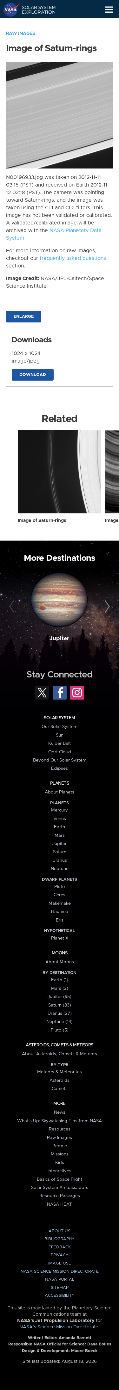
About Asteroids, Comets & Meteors (59, 1054)
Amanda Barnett (75, 1338)
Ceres (59, 895)
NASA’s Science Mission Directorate (58, 1327)
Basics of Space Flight (59, 1179)
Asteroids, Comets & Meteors (59, 1045)
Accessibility (60, 1296)
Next (106, 606)
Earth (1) (59, 980)
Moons (59, 953)
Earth (59, 827)
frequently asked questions (73, 258)
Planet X (59, 938)
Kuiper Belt (59, 743)
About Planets (59, 792)
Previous (12, 606)
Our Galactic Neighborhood (35, 24)
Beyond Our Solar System (59, 760)
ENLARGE (24, 317)
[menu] (109, 10)
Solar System (59, 718)
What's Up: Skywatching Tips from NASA (59, 1121)
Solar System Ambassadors (59, 1187)
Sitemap (60, 1288)
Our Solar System (59, 727)
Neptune (60, 868)
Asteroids (59, 1080)
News (59, 1112)
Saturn (59, 852)
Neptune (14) (59, 1022)
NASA (8, 9)
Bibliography (59, 1239)
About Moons (59, 962)
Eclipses (59, 768)
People (59, 1146)
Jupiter (59, 638)
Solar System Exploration (35, 9)
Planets (59, 783)
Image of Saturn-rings (42, 520)
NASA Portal (59, 1279)
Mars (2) (59, 988)
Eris (59, 920)
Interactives (59, 1171)
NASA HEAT (59, 1204)
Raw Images (20, 33)
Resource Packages (59, 1196)
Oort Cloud (59, 752)
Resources (59, 1129)
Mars (60, 835)
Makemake (60, 903)
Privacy (60, 1255)
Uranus (59, 860)
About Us (59, 1231)
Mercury (59, 810)
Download (32, 375)
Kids (59, 1162)
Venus (59, 819)
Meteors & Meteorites (59, 1072)
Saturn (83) (59, 1005)
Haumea (59, 911)
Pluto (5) (60, 1030)
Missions (60, 1154)
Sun (59, 735)
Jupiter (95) (59, 997)
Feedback (60, 1247)
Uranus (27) (60, 1013)
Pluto (59, 887)
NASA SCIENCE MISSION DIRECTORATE (60, 1272)
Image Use (59, 1263)
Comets (60, 1089)
